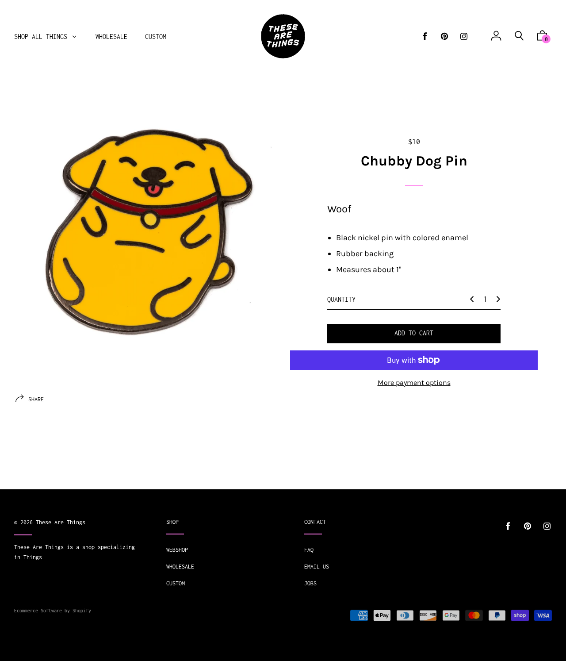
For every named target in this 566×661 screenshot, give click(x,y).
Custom (175, 583)
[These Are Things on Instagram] (464, 36)
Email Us (316, 566)
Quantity (341, 299)
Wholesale (180, 566)
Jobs (310, 583)
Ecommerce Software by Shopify (52, 610)
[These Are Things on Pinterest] (444, 36)
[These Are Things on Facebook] (425, 36)
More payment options (414, 382)
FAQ (309, 549)
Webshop (177, 549)
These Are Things (60, 522)
